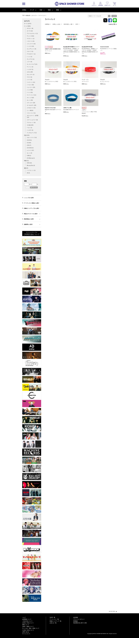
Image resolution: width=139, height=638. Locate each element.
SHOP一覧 (52, 617)
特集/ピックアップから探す (31, 208)
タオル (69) (30, 72)
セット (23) (30, 100)
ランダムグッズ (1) (32, 132)
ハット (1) (29, 56)
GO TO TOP (112, 611)
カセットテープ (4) (32, 137)
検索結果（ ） (36, 15)
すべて (27, 23)
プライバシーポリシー (79, 619)
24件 (76, 24)
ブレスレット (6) (31, 122)
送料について (25, 624)
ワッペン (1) (30, 66)
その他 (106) (30, 125)
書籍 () (26, 168)
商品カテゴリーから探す (31, 213)
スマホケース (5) (31, 107)
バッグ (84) (30, 90)
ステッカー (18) (31, 102)
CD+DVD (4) (30, 147)
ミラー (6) (29, 61)
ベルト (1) (29, 127)
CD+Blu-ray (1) (31, 158)
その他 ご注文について (28, 630)
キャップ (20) (30, 97)
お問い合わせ (25, 632)
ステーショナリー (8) (32, 120)
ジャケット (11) (31, 82)
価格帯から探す (28, 224)
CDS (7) (29, 145)
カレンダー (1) (30, 74)
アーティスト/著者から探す (31, 203)
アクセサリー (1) (31, 54)
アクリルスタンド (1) (32, 33)
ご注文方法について (27, 621)
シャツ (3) (29, 79)
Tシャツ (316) (30, 36)
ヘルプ (24, 617)
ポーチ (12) (30, 31)
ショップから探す (29, 197)
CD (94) (29, 142)
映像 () (26, 160)
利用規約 (75, 621)
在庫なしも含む (57, 24)
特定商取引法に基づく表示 (80, 623)
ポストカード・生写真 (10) (32, 116)
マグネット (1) (30, 38)
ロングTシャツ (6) (31, 49)
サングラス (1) (30, 59)
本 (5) (28, 173)
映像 (49, 10)
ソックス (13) (30, 46)
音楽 (41, 10)
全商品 (24, 10)
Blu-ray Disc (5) (31, 165)
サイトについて (26, 633)
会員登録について (26, 619)
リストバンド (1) (31, 113)
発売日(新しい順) (68, 24)
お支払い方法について (28, 623)
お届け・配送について (28, 626)
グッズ (32, 10)
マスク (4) (29, 77)
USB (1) (29, 155)
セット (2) (29, 153)
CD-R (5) (29, 140)
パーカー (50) (30, 84)
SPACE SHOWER (102, 630)
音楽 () (26, 135)
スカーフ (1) (30, 51)
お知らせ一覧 (53, 623)
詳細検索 (114, 16)
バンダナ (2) (30, 130)
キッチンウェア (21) (32, 64)
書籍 (57, 10)
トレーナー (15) (31, 87)
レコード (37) (30, 150)
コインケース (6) (31, 43)
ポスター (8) (30, 28)
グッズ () (27, 26)
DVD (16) (29, 163)
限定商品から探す (29, 219)
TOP (23, 15)
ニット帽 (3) (30, 110)
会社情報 (75, 617)
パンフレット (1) (31, 170)
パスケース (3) (30, 41)
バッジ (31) (30, 92)
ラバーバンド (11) (31, 95)
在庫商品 (47, 24)
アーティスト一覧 (54, 619)
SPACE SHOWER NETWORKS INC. (101, 633)
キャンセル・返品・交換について (30, 628)
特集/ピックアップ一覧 (55, 621)
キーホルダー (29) (31, 105)
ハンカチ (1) (30, 69)
